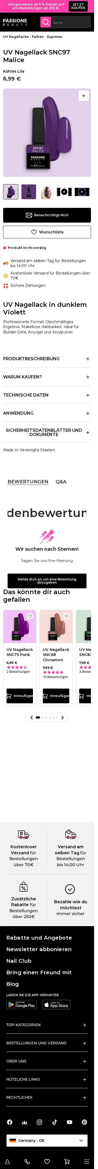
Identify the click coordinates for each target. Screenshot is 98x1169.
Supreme (54, 37)
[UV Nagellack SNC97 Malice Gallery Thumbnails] (46, 191)
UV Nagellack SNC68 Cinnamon (56, 654)
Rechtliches (19, 1097)
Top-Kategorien (23, 1024)
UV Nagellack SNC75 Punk (20, 652)
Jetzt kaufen (78, 6)
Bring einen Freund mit (39, 972)
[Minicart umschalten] (67, 1161)
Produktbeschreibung (31, 358)
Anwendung (18, 413)
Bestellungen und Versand (36, 1043)
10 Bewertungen (55, 677)
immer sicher (70, 913)
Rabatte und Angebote (39, 938)
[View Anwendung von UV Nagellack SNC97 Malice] (64, 191)
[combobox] (65, 22)
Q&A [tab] (61, 482)
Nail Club (18, 961)
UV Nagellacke (16, 37)
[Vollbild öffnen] (83, 96)
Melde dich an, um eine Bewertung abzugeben (47, 580)
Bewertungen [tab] (28, 482)
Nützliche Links (23, 1079)
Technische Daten (26, 395)
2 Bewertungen (18, 671)
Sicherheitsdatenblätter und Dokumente (44, 432)
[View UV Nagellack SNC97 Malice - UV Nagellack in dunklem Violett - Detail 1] (46, 191)
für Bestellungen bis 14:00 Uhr (71, 858)
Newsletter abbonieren (39, 949)
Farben (38, 37)
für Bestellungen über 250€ (23, 910)
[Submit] (45, 22)
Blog (12, 984)
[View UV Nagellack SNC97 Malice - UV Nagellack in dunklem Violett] (10, 191)
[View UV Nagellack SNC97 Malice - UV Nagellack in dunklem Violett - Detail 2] (28, 191)
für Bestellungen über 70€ (23, 858)
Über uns (16, 1061)
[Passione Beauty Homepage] (15, 22)
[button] (31, 717)
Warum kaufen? (22, 376)
